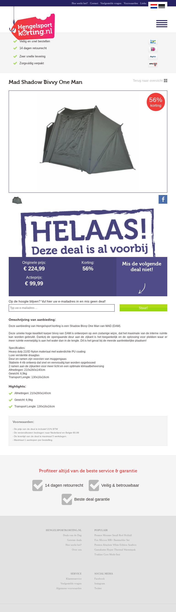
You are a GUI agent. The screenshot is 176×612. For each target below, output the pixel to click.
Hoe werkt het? (80, 3)
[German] (161, 6)
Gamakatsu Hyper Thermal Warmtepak (115, 549)
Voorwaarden (131, 3)
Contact (94, 3)
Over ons (77, 549)
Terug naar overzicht (148, 80)
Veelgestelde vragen (110, 3)
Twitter (98, 588)
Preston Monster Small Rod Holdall (113, 535)
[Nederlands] (154, 6)
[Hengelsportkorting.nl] (32, 23)
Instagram (99, 583)
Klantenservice (74, 578)
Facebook (99, 578)
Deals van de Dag (72, 535)
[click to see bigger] (17, 200)
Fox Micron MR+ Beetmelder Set (111, 540)
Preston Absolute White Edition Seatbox (115, 544)
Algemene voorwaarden (69, 588)
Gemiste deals (74, 540)
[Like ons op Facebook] (163, 199)
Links (143, 3)
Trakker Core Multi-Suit (107, 554)
